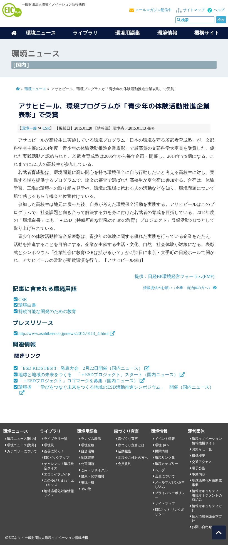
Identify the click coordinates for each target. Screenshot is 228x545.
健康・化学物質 (92, 476)
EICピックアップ (56, 458)
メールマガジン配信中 (153, 10)
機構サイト (206, 33)
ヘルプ (219, 10)
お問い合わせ (202, 527)
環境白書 (27, 305)
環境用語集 (127, 33)
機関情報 (161, 451)
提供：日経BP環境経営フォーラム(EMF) (174, 276)
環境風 (49, 445)
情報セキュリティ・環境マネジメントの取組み (207, 495)
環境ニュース (35, 89)
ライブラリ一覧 (55, 439)
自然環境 (87, 451)
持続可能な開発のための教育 (47, 311)
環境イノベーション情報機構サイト (207, 441)
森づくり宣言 (128, 439)
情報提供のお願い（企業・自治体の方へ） (177, 288)
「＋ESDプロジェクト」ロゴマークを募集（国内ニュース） (78, 380)
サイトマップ (194, 10)
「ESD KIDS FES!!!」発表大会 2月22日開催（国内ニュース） (80, 368)
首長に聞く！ (54, 451)
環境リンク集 (165, 458)
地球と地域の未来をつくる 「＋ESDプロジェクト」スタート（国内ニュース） (98, 374)
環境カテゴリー (166, 464)
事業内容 (198, 474)
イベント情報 (165, 439)
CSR (46, 128)
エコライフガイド (57, 474)
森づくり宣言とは (131, 445)
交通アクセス (202, 462)
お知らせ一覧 (202, 449)
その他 (86, 489)
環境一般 (29, 128)
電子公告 (198, 468)
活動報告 (124, 451)
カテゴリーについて (22, 451)
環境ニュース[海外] (21, 445)
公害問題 (87, 464)
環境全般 (87, 445)
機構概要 (198, 456)
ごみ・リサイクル (94, 470)
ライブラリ (85, 33)
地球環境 (87, 458)
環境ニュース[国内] (21, 439)
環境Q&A (162, 445)
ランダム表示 (91, 439)
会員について (165, 476)
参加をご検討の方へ (133, 458)
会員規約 (124, 464)
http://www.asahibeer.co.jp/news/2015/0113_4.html (63, 333)
